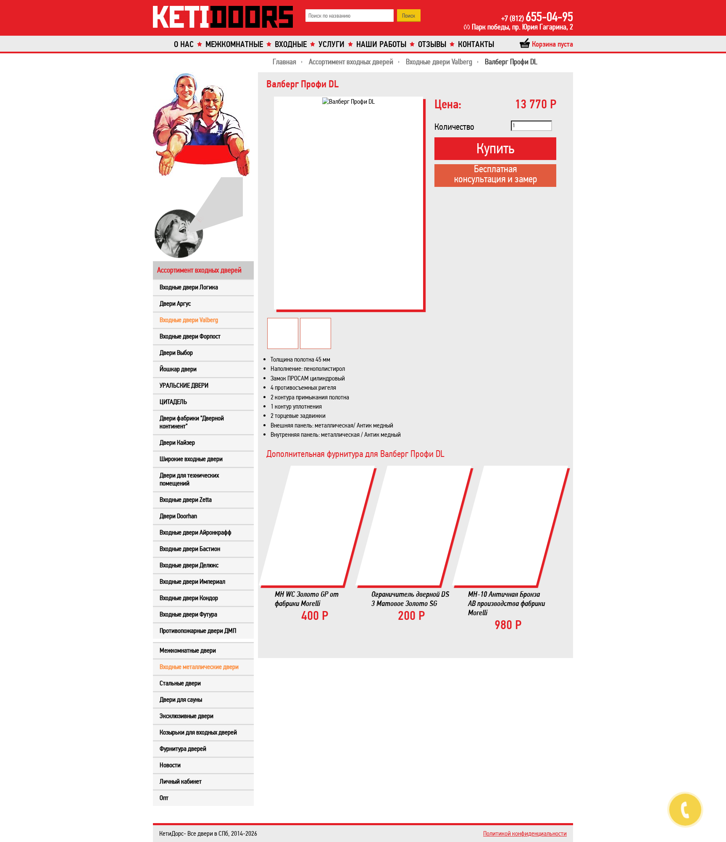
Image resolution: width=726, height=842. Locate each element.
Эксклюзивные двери (186, 716)
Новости (170, 765)
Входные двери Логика (189, 287)
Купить (495, 148)
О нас (184, 44)
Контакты (476, 44)
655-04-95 (537, 16)
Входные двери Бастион (190, 549)
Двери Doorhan (178, 516)
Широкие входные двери (191, 459)
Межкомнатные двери (188, 650)
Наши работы (381, 44)
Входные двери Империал (192, 581)
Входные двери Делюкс (189, 565)
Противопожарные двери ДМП (198, 631)
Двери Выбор (176, 353)
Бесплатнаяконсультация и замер (495, 174)
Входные (291, 44)
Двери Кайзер (177, 442)
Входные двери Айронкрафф (195, 532)
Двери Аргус (175, 303)
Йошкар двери (178, 369)
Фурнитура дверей (183, 749)
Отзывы (432, 44)
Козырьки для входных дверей (198, 732)
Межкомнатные (234, 44)
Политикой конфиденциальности (525, 833)
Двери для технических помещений (189, 479)
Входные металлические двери (199, 667)
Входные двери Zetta (186, 500)
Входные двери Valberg (189, 320)
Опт (164, 798)
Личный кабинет (181, 781)
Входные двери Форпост (190, 336)
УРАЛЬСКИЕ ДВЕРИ (184, 385)
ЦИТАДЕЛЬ (173, 402)
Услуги (331, 44)
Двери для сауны (181, 699)
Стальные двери (180, 683)
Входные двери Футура (188, 614)
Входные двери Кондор (189, 598)
